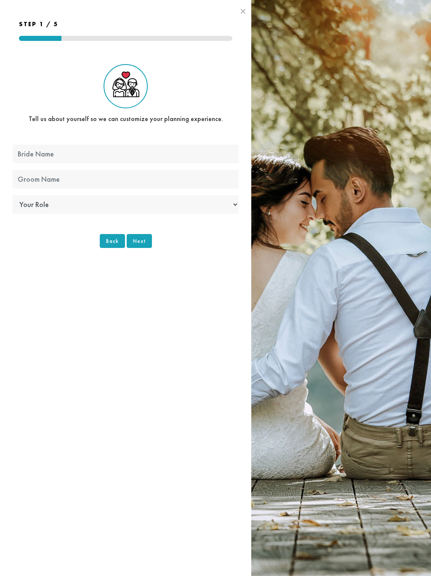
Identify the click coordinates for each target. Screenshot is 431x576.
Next (139, 241)
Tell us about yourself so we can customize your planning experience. (126, 118)
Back (112, 241)
